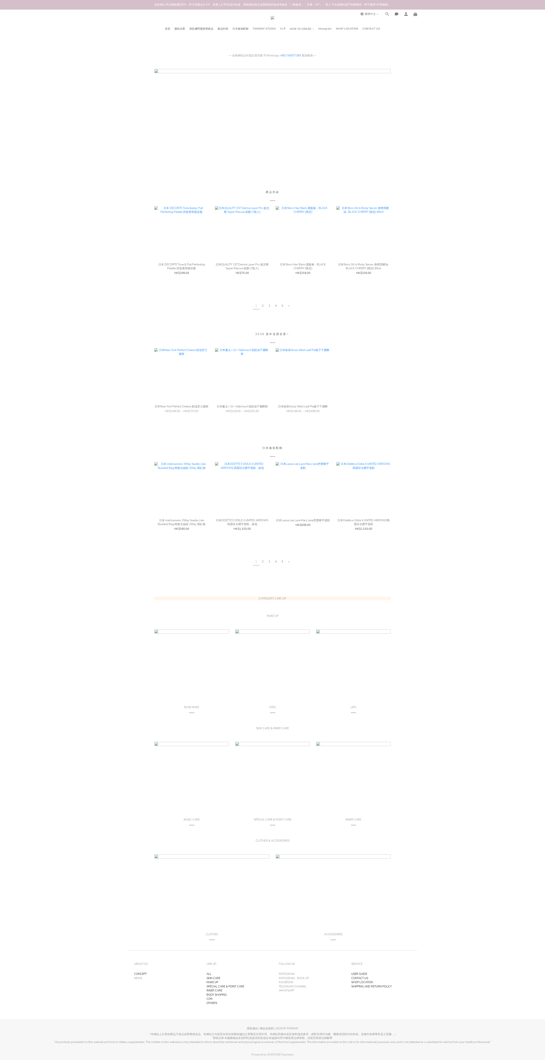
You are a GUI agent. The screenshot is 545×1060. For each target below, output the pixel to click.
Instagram (325, 28)
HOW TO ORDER (300, 29)
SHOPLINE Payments (280, 1055)
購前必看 (180, 28)
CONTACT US (371, 28)
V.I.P (283, 28)
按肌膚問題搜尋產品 (201, 28)
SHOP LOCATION (347, 28)
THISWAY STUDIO (264, 28)
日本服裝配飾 (240, 28)
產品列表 (223, 28)
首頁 (167, 28)
